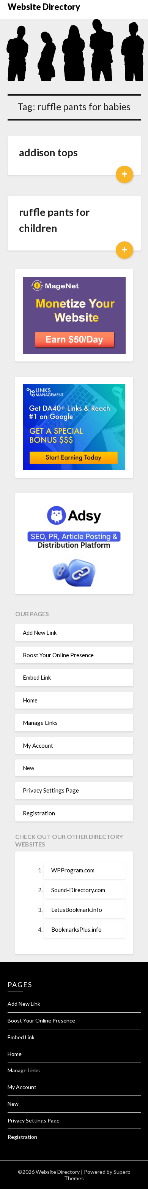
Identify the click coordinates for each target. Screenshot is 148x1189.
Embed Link (37, 677)
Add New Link (40, 632)
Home (30, 700)
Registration (39, 813)
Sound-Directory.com (78, 889)
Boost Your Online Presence (58, 655)
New (28, 767)
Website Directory (44, 7)
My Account (38, 745)
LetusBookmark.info (76, 909)
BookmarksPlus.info (76, 929)
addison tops (48, 152)
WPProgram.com (72, 870)
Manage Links (40, 722)
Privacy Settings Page (51, 790)
